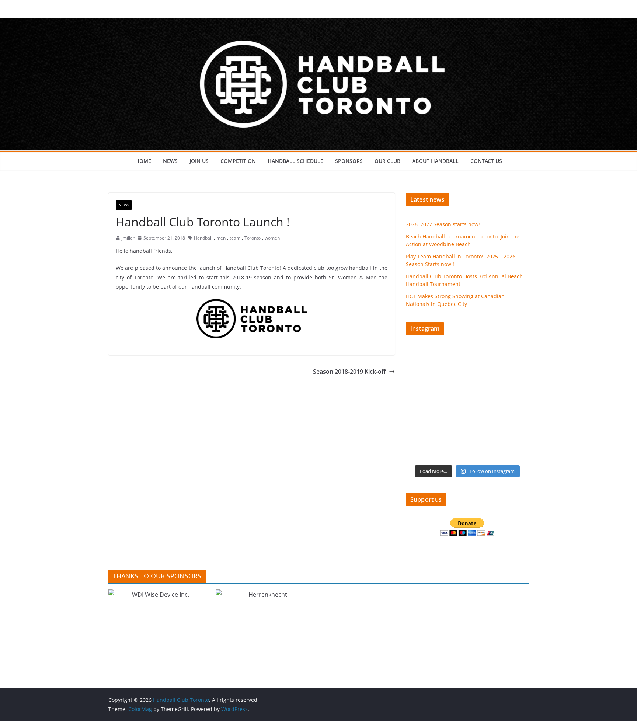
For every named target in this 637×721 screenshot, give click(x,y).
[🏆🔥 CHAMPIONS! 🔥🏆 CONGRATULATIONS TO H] (499, 368)
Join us (199, 160)
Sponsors (349, 160)
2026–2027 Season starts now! (443, 224)
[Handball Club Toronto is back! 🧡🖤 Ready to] (436, 368)
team (235, 238)
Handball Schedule (295, 160)
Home (143, 160)
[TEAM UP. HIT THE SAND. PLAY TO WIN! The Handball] (436, 442)
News (170, 160)
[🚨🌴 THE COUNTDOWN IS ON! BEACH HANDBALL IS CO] (499, 405)
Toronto (252, 238)
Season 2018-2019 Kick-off (349, 372)
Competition (238, 160)
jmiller (128, 238)
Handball (203, 238)
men (221, 238)
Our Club (387, 160)
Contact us (486, 160)
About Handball (435, 160)
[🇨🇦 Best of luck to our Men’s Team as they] (436, 405)
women (272, 238)
